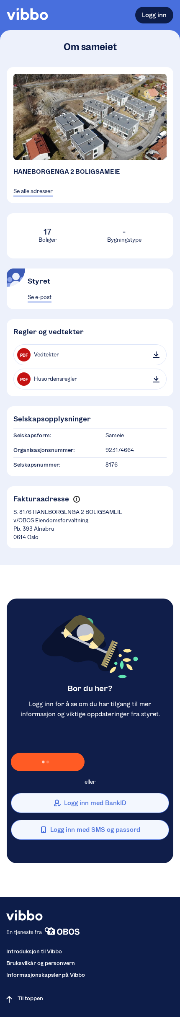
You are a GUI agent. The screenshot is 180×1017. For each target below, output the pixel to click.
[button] (76, 499)
